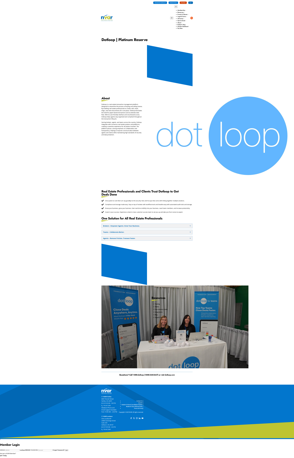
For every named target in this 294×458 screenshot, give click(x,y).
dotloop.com (170, 374)
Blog (156, 315)
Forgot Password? (58, 450)
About (179, 23)
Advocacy (180, 19)
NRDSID (2, 450)
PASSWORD (34, 450)
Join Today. (3, 455)
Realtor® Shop (173, 2)
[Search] (191, 18)
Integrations (159, 312)
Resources (180, 12)
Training (157, 304)
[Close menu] (175, 6)
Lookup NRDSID (25, 450)
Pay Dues (183, 2)
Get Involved (181, 21)
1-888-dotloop (138, 374)
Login (66, 450)
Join (190, 2)
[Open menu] (171, 18)
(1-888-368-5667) (151, 374)
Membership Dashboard (160, 2)
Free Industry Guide (161, 309)
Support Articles (160, 317)
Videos (157, 307)
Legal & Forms (181, 16)
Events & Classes (182, 14)
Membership (181, 10)
